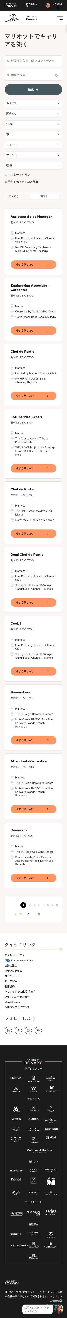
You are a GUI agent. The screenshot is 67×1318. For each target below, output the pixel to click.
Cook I (16, 623)
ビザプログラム (13, 970)
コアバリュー (12, 976)
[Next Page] (28, 914)
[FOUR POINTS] (33, 1170)
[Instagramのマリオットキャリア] (28, 1030)
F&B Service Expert (26, 417)
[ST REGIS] (16, 1090)
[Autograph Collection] (16, 1129)
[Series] (51, 1214)
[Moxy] (33, 1193)
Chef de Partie (22, 351)
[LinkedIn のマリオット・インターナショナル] (8, 1030)
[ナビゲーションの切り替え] (59, 18)
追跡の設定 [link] (11, 965)
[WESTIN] (16, 1118)
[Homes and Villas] (50, 1246)
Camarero (19, 830)
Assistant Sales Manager (31, 216)
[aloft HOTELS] (16, 1193)
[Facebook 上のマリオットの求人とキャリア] (18, 1030)
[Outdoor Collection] (39, 1152)
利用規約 (10, 986)
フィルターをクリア (17, 174)
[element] (50, 1235)
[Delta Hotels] (51, 1110)
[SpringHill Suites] (51, 1170)
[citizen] (51, 1184)
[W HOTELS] (34, 1090)
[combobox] (33, 60)
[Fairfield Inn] (16, 1179)
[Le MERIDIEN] (33, 1118)
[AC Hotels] (34, 1181)
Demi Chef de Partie (27, 554)
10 (20, 913)
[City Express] (16, 1215)
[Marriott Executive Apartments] (33, 1256)
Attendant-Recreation (29, 761)
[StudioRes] (19, 1247)
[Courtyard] (16, 1170)
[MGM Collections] (51, 1138)
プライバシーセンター (17, 996)
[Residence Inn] (16, 1233)
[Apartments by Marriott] (33, 1246)
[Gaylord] (33, 1142)
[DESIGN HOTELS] (51, 1129)
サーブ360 (11, 981)
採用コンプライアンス (17, 1007)
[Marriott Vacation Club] (16, 1140)
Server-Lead (21, 692)
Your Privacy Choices (22, 960)
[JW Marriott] (51, 1090)
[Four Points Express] (33, 1215)
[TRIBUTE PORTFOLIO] (34, 1129)
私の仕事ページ (32, 5)
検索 (31, 89)
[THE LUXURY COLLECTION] (50, 1078)
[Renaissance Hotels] (50, 1120)
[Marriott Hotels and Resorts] (16, 1110)
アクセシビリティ (15, 955)
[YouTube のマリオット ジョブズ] (38, 1030)
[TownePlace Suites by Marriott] (33, 1233)
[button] (33, 103)
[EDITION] (16, 1077)
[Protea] (51, 1193)
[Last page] (39, 914)
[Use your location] (57, 75)
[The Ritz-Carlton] (33, 1079)
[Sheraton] (33, 1109)
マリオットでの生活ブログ (20, 991)
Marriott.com (12, 1002)
